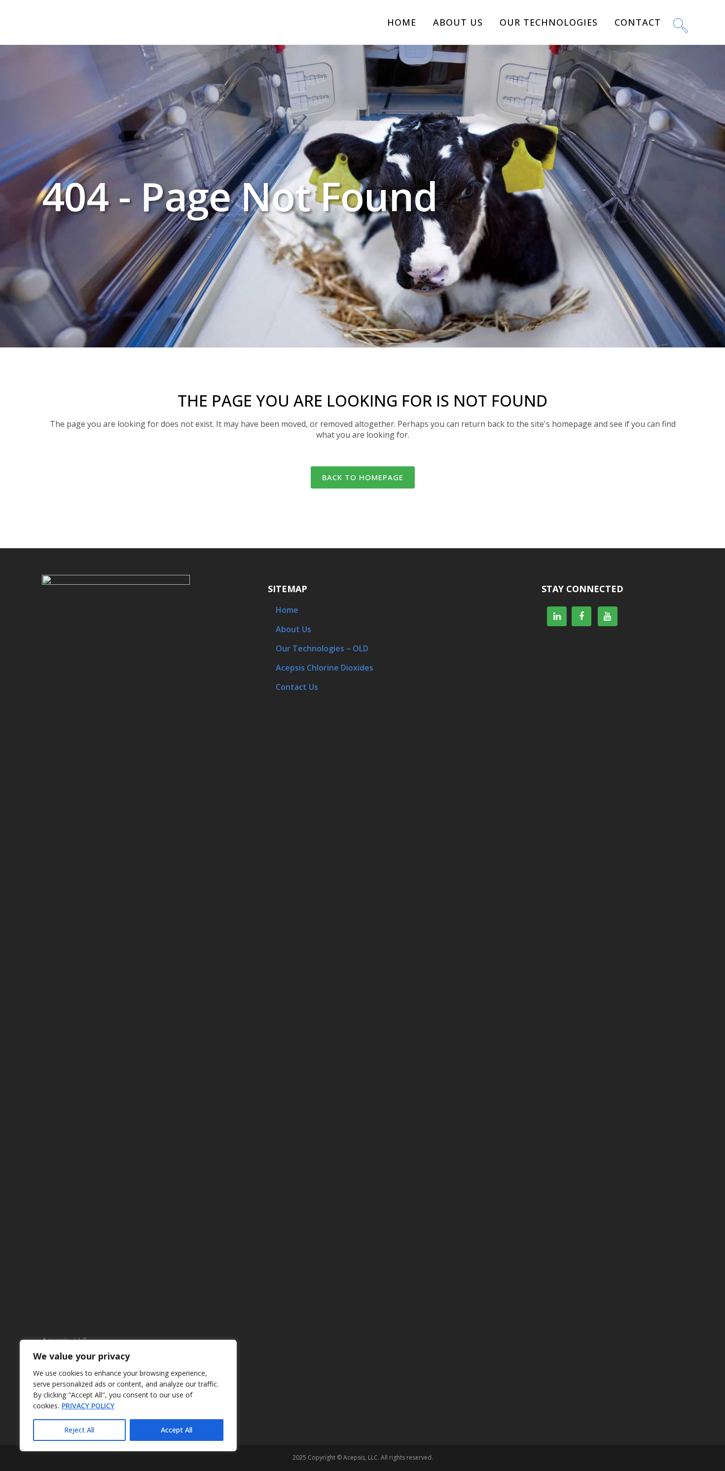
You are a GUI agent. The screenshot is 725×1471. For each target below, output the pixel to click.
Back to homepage (362, 477)
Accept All (176, 1429)
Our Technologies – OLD (322, 648)
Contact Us (297, 686)
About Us (293, 629)
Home (287, 609)
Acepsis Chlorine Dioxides (324, 667)
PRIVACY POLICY (88, 1405)
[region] (128, 1395)
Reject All (79, 1429)
